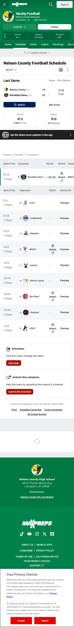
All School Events (37, 414)
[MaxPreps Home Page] (25, 52)
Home (8, 44)
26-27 (9, 69)
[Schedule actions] (68, 69)
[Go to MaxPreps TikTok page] (22, 534)
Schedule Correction (31, 409)
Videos (45, 44)
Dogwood (55, 123)
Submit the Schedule (19, 391)
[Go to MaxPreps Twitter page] (45, 534)
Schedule (20, 44)
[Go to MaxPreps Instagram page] (37, 534)
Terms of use (24, 556)
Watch (21, 104)
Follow (54, 27)
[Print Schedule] (61, 69)
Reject (45, 620)
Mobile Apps (44, 544)
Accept (21, 620)
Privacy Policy (45, 550)
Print (14, 409)
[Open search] (50, 4)
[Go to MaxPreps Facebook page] (52, 534)
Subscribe (26, 550)
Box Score (54, 104)
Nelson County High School (37, 479)
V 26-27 (17, 27)
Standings (58, 44)
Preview (64, 202)
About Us (27, 544)
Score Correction (53, 409)
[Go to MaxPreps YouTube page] (29, 534)
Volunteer (13, 363)
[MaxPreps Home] (19, 4)
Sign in (64, 4)
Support (35, 565)
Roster (33, 44)
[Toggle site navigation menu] (4, 4)
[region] (37, 598)
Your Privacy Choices (37, 560)
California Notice (47, 556)
